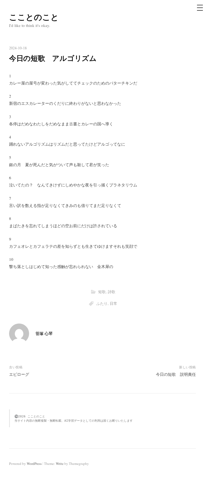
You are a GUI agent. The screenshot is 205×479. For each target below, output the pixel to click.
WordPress (34, 463)
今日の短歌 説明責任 (176, 374)
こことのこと (34, 17)
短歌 (102, 291)
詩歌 (111, 291)
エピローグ (19, 374)
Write (60, 463)
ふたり (102, 303)
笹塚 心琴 (44, 333)
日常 (113, 303)
